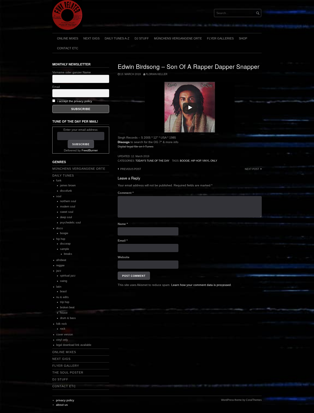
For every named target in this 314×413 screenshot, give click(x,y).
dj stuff (142, 38)
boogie (185, 160)
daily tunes (63, 175)
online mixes (67, 38)
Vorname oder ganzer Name (71, 72)
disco (59, 228)
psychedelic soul (70, 222)
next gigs (91, 38)
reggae (60, 265)
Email (123, 240)
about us (62, 404)
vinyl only (209, 160)
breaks (68, 253)
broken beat (67, 307)
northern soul (68, 201)
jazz (58, 270)
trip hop (64, 302)
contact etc (67, 48)
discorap (65, 243)
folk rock (61, 323)
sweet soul (66, 211)
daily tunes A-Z (117, 38)
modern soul (67, 206)
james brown (68, 185)
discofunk (66, 190)
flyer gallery (65, 365)
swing (63, 281)
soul (58, 196)
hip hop (196, 160)
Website (123, 257)
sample (64, 249)
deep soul (66, 217)
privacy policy (65, 400)
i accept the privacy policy (74, 101)
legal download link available (73, 344)
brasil (63, 291)
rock (62, 328)
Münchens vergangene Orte (178, 38)
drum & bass (68, 318)
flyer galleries (220, 38)
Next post (252, 169)
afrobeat (61, 260)
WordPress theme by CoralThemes (241, 400)
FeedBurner (90, 150)
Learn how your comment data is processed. (201, 285)
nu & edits (62, 297)
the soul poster (67, 372)
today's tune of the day (152, 160)
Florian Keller (156, 74)
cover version (64, 334)
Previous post (130, 169)
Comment (126, 192)
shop (243, 38)
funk (59, 180)
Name (123, 224)
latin (58, 286)
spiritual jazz (68, 275)
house (63, 312)
